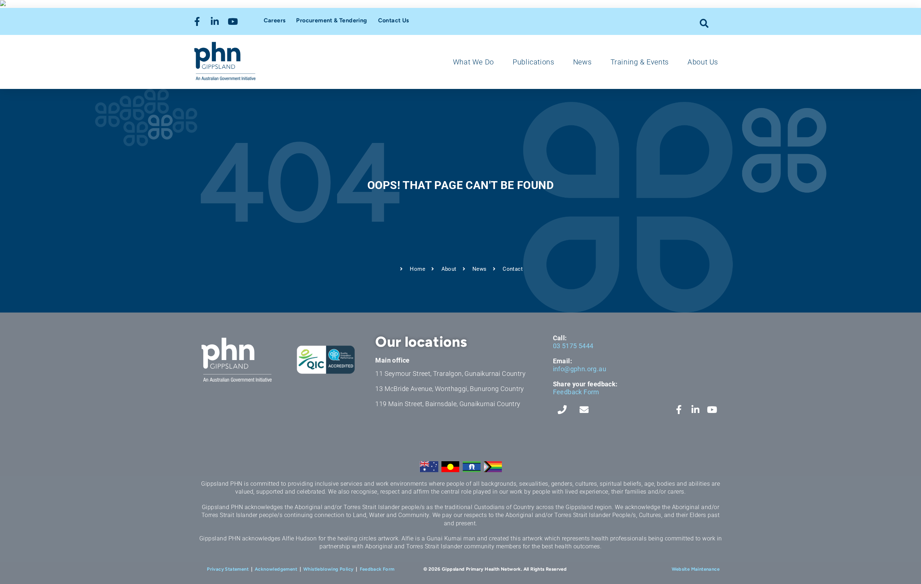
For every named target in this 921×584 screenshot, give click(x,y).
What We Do (473, 62)
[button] (704, 23)
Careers (275, 20)
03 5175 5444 (573, 346)
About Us (703, 62)
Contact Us (393, 20)
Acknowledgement (276, 569)
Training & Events (640, 62)
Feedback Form (576, 392)
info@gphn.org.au (579, 369)
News (582, 62)
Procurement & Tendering (331, 20)
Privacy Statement (228, 569)
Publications (533, 62)
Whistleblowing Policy (328, 569)
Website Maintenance (696, 569)
